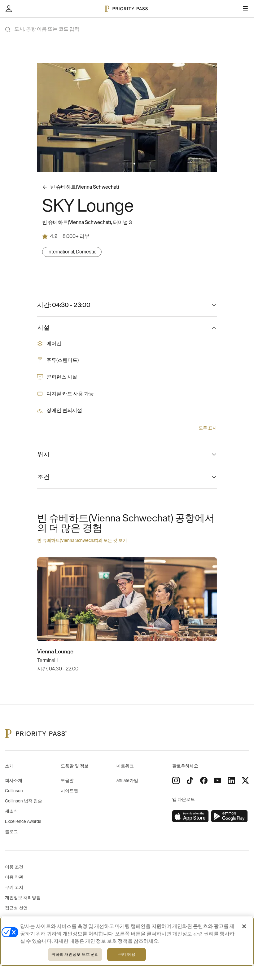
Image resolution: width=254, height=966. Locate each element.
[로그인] (8, 8)
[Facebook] (204, 780)
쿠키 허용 (126, 954)
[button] (119, 164)
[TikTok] (190, 780)
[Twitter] (245, 780)
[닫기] (244, 926)
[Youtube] (217, 780)
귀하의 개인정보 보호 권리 (75, 954)
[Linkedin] (231, 780)
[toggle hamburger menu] (245, 8)
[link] (190, 816)
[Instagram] (176, 780)
